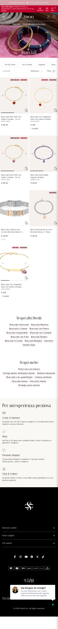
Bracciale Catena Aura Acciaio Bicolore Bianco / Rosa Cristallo (12, 231)
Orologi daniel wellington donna (19, 373)
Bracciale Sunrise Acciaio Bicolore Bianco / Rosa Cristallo (41, 231)
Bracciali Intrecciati (19, 325)
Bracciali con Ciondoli (40, 333)
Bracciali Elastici (39, 337)
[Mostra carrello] (54, 16)
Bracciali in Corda (14, 341)
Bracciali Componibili (17, 333)
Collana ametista (43, 377)
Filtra (49, 71)
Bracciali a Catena (18, 329)
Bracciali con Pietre (39, 329)
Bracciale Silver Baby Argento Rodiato (39, 176)
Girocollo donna (19, 381)
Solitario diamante (46, 373)
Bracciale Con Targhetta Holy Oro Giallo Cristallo (40, 118)
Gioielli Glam (29, 345)
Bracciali (16, 24)
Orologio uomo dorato (29, 385)
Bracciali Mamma (39, 325)
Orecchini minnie (38, 381)
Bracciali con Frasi (20, 337)
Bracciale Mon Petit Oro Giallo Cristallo (11, 118)
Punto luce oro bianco (29, 369)
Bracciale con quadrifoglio (19, 377)
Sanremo (48, 341)
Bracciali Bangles (33, 341)
